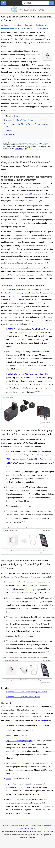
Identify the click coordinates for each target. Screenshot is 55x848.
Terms (27, 828)
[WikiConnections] (27, 9)
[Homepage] (3, 3)
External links (11, 135)
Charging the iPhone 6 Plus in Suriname (20, 120)
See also (9, 130)
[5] (12, 462)
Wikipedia (10, 725)
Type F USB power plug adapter (19, 784)
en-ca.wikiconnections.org (16, 825)
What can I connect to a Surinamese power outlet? (26, 692)
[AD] (38, 391)
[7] (14, 589)
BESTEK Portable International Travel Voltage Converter (29, 329)
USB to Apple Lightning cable (32, 589)
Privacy (21, 828)
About (27, 825)
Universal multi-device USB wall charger (22, 799)
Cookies (40, 825)
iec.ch (8, 736)
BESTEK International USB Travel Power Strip (24, 374)
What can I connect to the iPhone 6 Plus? (23, 697)
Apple (8, 730)
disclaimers (19, 149)
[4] (27, 458)
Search (33, 828)
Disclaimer (47, 825)
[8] (36, 391)
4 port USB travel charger (34, 194)
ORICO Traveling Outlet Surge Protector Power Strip (27, 352)
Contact (33, 825)
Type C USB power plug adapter (19, 741)
